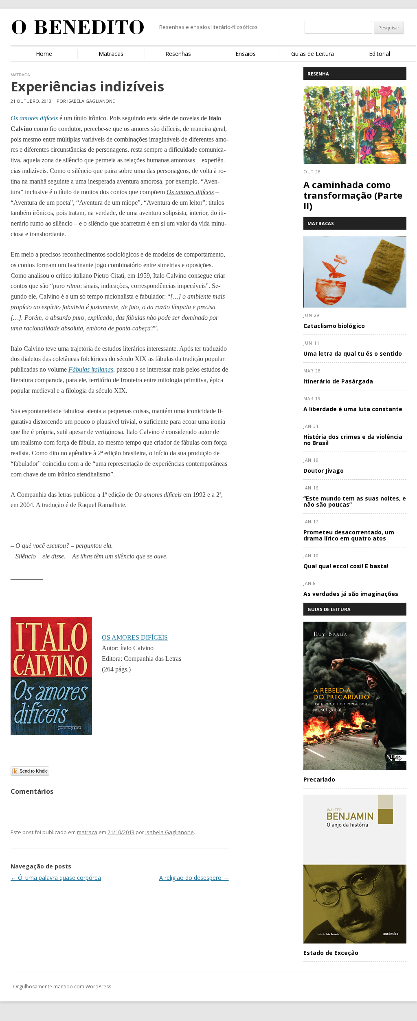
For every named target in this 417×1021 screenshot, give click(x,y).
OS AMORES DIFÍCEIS (135, 637)
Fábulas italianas (90, 369)
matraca (87, 832)
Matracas (111, 54)
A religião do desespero (194, 877)
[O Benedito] (78, 30)
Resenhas (178, 54)
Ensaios (245, 54)
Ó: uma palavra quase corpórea (56, 877)
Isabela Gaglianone (169, 832)
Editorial (379, 54)
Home (44, 54)
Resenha (318, 74)
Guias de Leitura (312, 54)
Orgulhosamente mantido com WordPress (62, 986)
